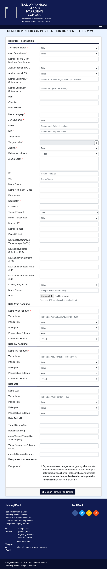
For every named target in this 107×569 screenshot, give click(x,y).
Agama (12, 147)
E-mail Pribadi (15, 234)
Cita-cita (12, 102)
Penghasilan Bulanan (19, 333)
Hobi (10, 96)
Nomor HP (14, 223)
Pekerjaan (13, 327)
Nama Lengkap (16, 114)
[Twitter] (82, 513)
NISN (11, 125)
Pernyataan (14, 466)
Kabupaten (14, 200)
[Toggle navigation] (100, 27)
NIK (11, 131)
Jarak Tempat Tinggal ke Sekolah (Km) (20, 438)
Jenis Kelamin (16, 119)
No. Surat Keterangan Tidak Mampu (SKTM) (19, 241)
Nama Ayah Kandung (19, 310)
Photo (11, 295)
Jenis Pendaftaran (18, 47)
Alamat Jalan (15, 158)
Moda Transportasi (17, 217)
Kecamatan (14, 195)
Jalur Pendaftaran (17, 53)
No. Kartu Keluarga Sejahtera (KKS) (17, 250)
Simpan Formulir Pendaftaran (59, 491)
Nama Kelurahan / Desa (20, 189)
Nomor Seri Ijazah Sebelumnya (17, 89)
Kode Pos (13, 206)
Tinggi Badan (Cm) (17, 425)
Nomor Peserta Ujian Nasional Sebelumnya (19, 60)
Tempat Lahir (15, 136)
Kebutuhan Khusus (17, 153)
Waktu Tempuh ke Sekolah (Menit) (21, 446)
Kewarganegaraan (18, 284)
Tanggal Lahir (15, 142)
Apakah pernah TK (17, 73)
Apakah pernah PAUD (19, 67)
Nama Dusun (14, 184)
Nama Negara (15, 290)
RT (9, 173)
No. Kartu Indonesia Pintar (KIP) (21, 268)
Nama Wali (13, 390)
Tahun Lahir (14, 316)
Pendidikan (14, 321)
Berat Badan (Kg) (16, 430)
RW (10, 178)
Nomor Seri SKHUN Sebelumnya (18, 80)
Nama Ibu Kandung (18, 350)
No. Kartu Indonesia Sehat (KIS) (21, 277)
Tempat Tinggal (16, 212)
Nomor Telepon (16, 228)
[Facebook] (75, 513)
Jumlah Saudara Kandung (21, 454)
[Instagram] (89, 513)
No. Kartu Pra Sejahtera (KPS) (20, 259)
